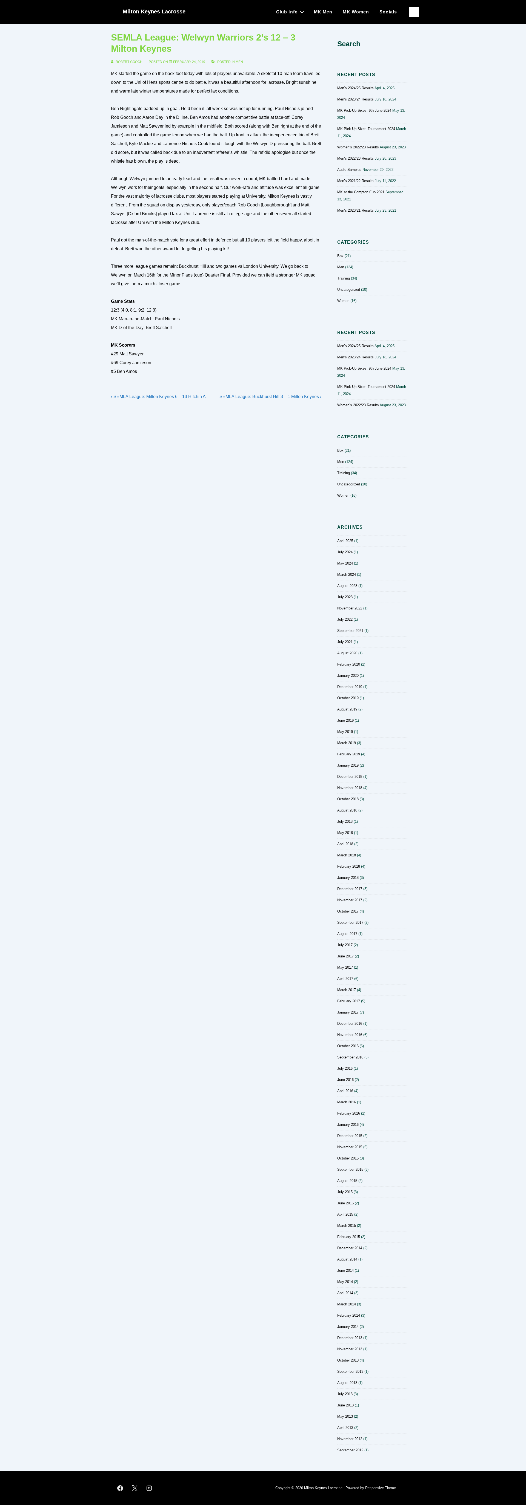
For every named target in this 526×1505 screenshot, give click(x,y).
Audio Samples (349, 170)
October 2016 (348, 1046)
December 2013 (349, 1338)
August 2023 (347, 586)
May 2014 (345, 1282)
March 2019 (346, 743)
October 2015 (348, 1158)
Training (343, 278)
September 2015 (350, 1169)
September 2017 (350, 922)
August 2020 (347, 653)
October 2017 (348, 911)
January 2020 (348, 676)
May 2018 (345, 833)
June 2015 (345, 1203)
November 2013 (349, 1349)
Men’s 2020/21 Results (355, 210)
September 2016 (350, 1057)
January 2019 (348, 765)
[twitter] (135, 1488)
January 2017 (348, 1012)
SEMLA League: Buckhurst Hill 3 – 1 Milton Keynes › (270, 396)
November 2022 (349, 608)
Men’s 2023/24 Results (355, 99)
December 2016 (349, 1023)
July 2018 (345, 821)
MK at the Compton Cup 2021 (360, 192)
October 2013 (348, 1360)
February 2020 (348, 664)
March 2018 (346, 855)
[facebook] (120, 1488)
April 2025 (345, 541)
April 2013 (345, 1428)
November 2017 (349, 900)
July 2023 (345, 597)
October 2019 (348, 698)
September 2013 (350, 1371)
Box (340, 256)
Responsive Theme (380, 1488)
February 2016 (348, 1113)
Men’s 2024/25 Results (355, 88)
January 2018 (348, 878)
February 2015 (348, 1237)
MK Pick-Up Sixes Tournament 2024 (366, 129)
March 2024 (346, 574)
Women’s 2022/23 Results (358, 147)
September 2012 (350, 1450)
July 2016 (345, 1068)
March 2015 (346, 1226)
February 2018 (348, 866)
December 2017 (349, 889)
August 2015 (347, 1181)
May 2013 (345, 1416)
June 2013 (345, 1405)
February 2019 (348, 754)
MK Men (323, 12)
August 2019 (347, 709)
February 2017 (348, 1001)
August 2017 (347, 934)
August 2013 (347, 1383)
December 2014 (349, 1248)
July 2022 (345, 619)
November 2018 (349, 788)
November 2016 (349, 1035)
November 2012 (349, 1439)
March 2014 (346, 1304)
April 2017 (345, 979)
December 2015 (349, 1136)
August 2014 (347, 1259)
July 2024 (345, 552)
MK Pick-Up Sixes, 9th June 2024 (364, 110)
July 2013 (345, 1394)
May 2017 (345, 967)
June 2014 (345, 1270)
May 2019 (345, 732)
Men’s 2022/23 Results (355, 158)
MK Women (356, 12)
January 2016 (348, 1125)
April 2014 (345, 1293)
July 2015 (345, 1192)
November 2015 (349, 1147)
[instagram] (149, 1488)
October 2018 (348, 799)
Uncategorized (348, 289)
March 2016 (346, 1102)
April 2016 (345, 1091)
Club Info (287, 12)
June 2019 (345, 720)
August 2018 (347, 810)
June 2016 (345, 1080)
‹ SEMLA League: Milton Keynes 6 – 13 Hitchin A (158, 396)
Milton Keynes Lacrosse (154, 11)
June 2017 (345, 956)
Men (239, 62)
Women (343, 301)
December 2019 (349, 687)
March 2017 (346, 990)
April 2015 (345, 1214)
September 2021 (350, 631)
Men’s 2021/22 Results (355, 181)
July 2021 (345, 642)
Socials (388, 12)
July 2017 (345, 945)
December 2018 (349, 777)
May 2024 (345, 563)
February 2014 (348, 1315)
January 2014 (348, 1327)
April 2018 (345, 844)
